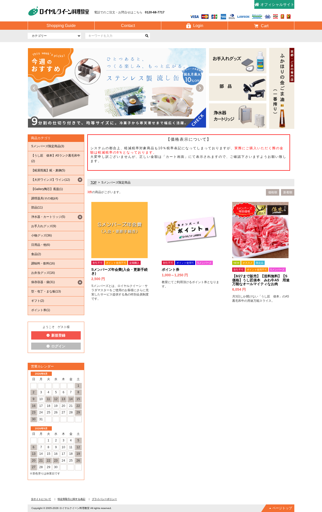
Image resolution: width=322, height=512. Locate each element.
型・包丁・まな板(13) (46, 291)
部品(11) (37, 207)
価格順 (272, 192)
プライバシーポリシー (104, 499)
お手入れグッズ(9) (43, 226)
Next (200, 88)
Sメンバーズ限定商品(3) (47, 146)
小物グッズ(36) (41, 235)
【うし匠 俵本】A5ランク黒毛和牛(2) (55, 158)
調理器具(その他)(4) (44, 198)
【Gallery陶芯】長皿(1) (47, 189)
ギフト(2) (37, 301)
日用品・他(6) (40, 245)
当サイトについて (41, 499)
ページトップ (282, 508)
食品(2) (36, 254)
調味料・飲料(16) (43, 263)
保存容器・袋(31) (43, 282)
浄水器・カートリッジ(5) (48, 217)
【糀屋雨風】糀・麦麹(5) (48, 170)
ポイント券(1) (40, 310)
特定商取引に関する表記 (71, 499)
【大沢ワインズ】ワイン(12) (50, 180)
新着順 (287, 192)
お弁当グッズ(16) (43, 273)
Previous (34, 88)
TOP (94, 182)
